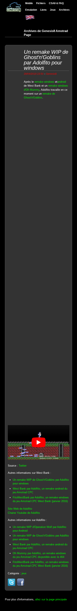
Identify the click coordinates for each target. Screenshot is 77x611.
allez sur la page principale (51, 599)
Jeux (53, 9)
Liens (43, 9)
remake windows (44, 81)
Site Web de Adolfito (20, 508)
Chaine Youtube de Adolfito (24, 512)
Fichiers (41, 3)
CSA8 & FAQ (56, 3)
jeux (24, 573)
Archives (64, 9)
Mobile (29, 3)
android (61, 81)
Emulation (31, 9)
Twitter (22, 465)
